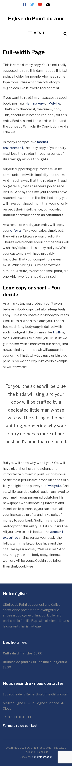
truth (57, 332)
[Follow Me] (32, 4)
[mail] (48, 4)
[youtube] (40, 4)
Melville (54, 103)
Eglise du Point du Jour (36, 18)
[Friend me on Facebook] (24, 4)
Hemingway (34, 103)
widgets (54, 486)
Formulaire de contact (20, 726)
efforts (16, 230)
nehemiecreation (42, 756)
